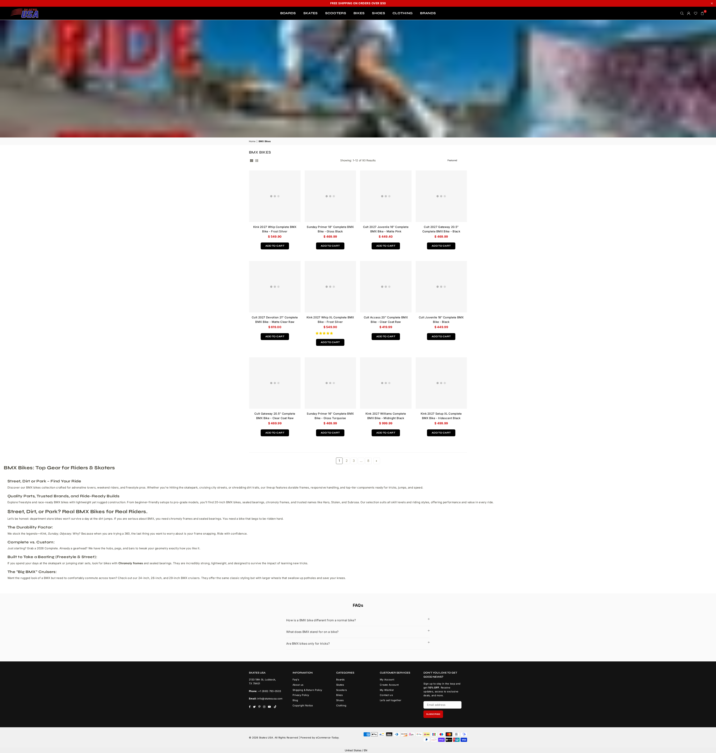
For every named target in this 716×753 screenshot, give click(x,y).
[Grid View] (251, 160)
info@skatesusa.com (269, 698)
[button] (325, 333)
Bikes (339, 694)
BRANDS (428, 13)
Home (252, 141)
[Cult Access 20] (386, 286)
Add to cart (274, 244)
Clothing (341, 705)
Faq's (296, 679)
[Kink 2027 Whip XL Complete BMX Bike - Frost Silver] (330, 286)
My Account (387, 679)
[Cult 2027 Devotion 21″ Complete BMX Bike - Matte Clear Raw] (275, 286)
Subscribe (433, 714)
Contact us (386, 694)
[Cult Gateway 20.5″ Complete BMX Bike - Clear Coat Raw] (275, 383)
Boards (340, 679)
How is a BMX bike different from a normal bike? (321, 620)
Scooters (341, 689)
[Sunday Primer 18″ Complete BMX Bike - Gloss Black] (330, 196)
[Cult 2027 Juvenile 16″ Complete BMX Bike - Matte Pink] (386, 196)
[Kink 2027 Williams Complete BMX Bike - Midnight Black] (386, 383)
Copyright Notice (303, 705)
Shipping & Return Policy (307, 689)
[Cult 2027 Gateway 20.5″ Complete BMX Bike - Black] (441, 196)
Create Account (389, 684)
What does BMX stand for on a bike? (312, 632)
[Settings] (688, 13)
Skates (340, 684)
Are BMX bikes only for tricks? (308, 643)
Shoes (340, 700)
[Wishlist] (695, 13)
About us (298, 684)
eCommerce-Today (327, 737)
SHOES (378, 13)
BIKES (359, 13)
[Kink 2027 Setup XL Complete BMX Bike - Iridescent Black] (441, 383)
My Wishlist (387, 689)
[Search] (682, 13)
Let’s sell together (390, 700)
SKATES (310, 13)
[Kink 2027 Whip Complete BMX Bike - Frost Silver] (275, 196)
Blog (295, 700)
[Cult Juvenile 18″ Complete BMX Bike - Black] (441, 286)
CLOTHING (402, 13)
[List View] (256, 160)
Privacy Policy (301, 694)
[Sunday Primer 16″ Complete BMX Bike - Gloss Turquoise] (330, 383)
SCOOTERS (335, 13)
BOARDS (288, 13)
